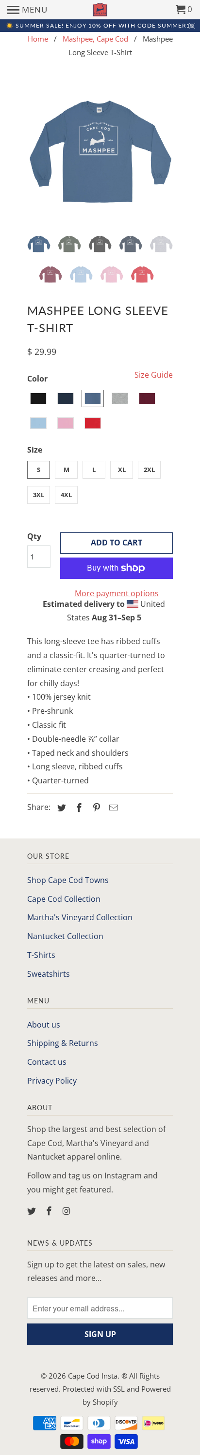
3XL (38, 494)
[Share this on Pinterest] (95, 807)
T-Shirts (41, 955)
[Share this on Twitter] (60, 807)
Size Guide (153, 374)
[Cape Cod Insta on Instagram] (67, 1211)
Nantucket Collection (65, 936)
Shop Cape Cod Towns (68, 880)
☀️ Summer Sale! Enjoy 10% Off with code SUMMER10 (100, 25)
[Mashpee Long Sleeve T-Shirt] (100, 152)
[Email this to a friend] (112, 807)
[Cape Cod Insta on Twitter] (32, 1211)
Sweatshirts (48, 974)
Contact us (47, 1062)
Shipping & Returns (62, 1043)
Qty (34, 536)
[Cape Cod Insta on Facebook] (50, 1211)
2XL (149, 469)
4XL (66, 494)
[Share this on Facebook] (77, 807)
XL (122, 469)
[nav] (27, 9)
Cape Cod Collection (63, 899)
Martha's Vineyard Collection (80, 917)
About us (43, 1024)
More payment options (117, 593)
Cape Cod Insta (92, 1376)
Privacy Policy (52, 1080)
